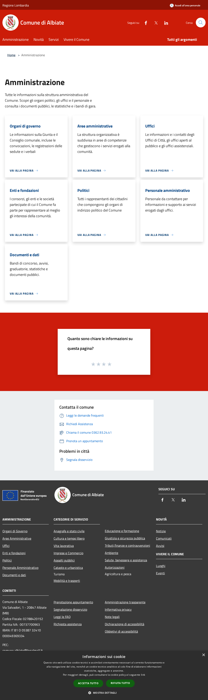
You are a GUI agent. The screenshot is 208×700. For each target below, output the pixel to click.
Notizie (161, 531)
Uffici (6, 545)
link (143, 674)
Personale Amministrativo (20, 567)
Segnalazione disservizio (70, 609)
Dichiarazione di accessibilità (124, 624)
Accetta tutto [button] (88, 683)
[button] (104, 692)
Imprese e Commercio (68, 553)
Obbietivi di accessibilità (121, 631)
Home (11, 55)
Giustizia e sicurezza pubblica (125, 538)
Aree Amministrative (16, 538)
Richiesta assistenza (68, 624)
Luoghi (160, 565)
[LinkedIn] (164, 22)
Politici (7, 560)
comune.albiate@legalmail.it (22, 650)
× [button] (203, 655)
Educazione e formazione (122, 530)
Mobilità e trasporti (67, 580)
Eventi (160, 573)
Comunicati (164, 538)
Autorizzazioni (115, 567)
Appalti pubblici (64, 560)
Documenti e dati (14, 575)
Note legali (112, 616)
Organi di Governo (14, 531)
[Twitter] (154, 22)
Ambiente (111, 552)
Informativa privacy (118, 609)
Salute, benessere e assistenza (126, 560)
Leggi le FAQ (62, 616)
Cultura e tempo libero (69, 538)
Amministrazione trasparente (125, 602)
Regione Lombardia (15, 5)
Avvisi (160, 545)
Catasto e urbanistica (68, 567)
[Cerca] (201, 22)
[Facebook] (144, 22)
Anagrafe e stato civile (69, 531)
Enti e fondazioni (14, 553)
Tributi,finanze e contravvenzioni (127, 545)
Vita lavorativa (64, 545)
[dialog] (104, 675)
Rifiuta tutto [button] (120, 683)
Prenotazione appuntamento (73, 602)
